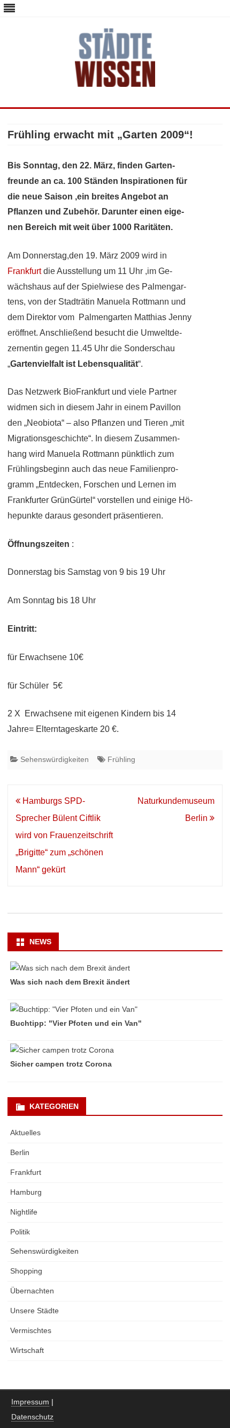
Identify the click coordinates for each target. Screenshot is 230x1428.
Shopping (26, 1271)
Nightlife (23, 1212)
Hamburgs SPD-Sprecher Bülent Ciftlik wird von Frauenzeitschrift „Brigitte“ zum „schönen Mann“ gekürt (64, 835)
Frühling (121, 759)
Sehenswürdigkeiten (54, 759)
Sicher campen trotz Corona (61, 1064)
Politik (20, 1231)
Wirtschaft (27, 1350)
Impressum (30, 1401)
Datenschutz (32, 1416)
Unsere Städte (34, 1310)
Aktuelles (25, 1132)
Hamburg (26, 1192)
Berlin (19, 1152)
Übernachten (32, 1290)
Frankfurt (24, 271)
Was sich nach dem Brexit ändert (70, 982)
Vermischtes (30, 1330)
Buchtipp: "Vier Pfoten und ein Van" (76, 1023)
